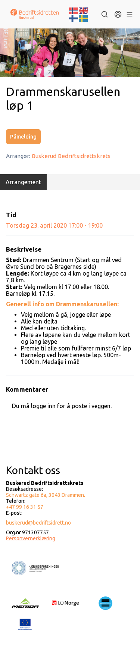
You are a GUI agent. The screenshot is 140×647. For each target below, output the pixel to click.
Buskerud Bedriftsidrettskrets (71, 156)
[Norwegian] (74, 10)
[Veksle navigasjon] (129, 14)
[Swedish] (83, 17)
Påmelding (23, 137)
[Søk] (104, 14)
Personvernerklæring (30, 538)
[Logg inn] (118, 14)
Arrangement (23, 182)
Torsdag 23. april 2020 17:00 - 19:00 (54, 225)
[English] (83, 10)
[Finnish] (74, 17)
